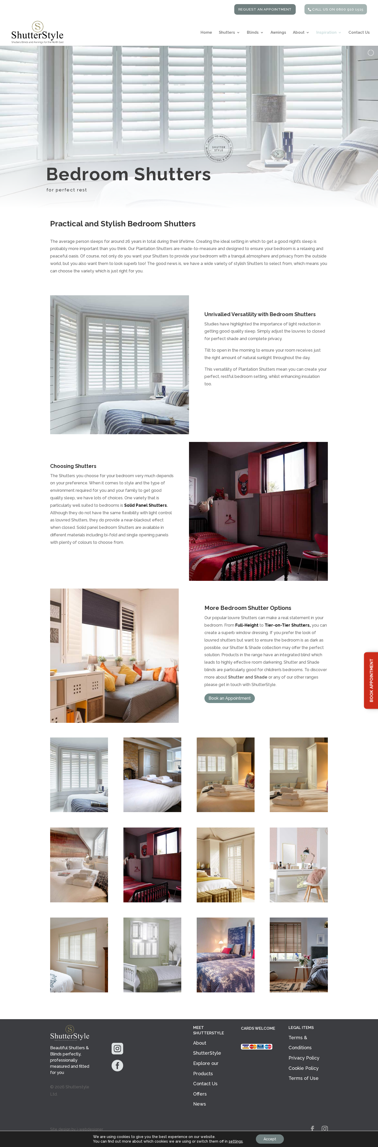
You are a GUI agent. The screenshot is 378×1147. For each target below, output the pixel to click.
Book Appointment (371, 680)
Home (206, 33)
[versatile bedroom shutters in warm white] (226, 901)
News (199, 1104)
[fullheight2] (79, 991)
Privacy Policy (304, 1058)
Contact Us (359, 33)
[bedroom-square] (79, 810)
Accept (270, 1139)
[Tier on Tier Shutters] (152, 991)
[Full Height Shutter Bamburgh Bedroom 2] (226, 991)
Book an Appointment (230, 698)
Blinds (253, 33)
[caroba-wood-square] (299, 991)
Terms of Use (304, 1078)
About (298, 33)
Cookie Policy (304, 1068)
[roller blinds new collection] (299, 901)
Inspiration (326, 33)
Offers (200, 1094)
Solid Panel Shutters (145, 505)
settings (236, 1141)
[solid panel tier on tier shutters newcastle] (152, 901)
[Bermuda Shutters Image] (152, 810)
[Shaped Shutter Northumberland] (79, 901)
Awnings (278, 33)
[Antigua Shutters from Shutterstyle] (226, 810)
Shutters (227, 33)
